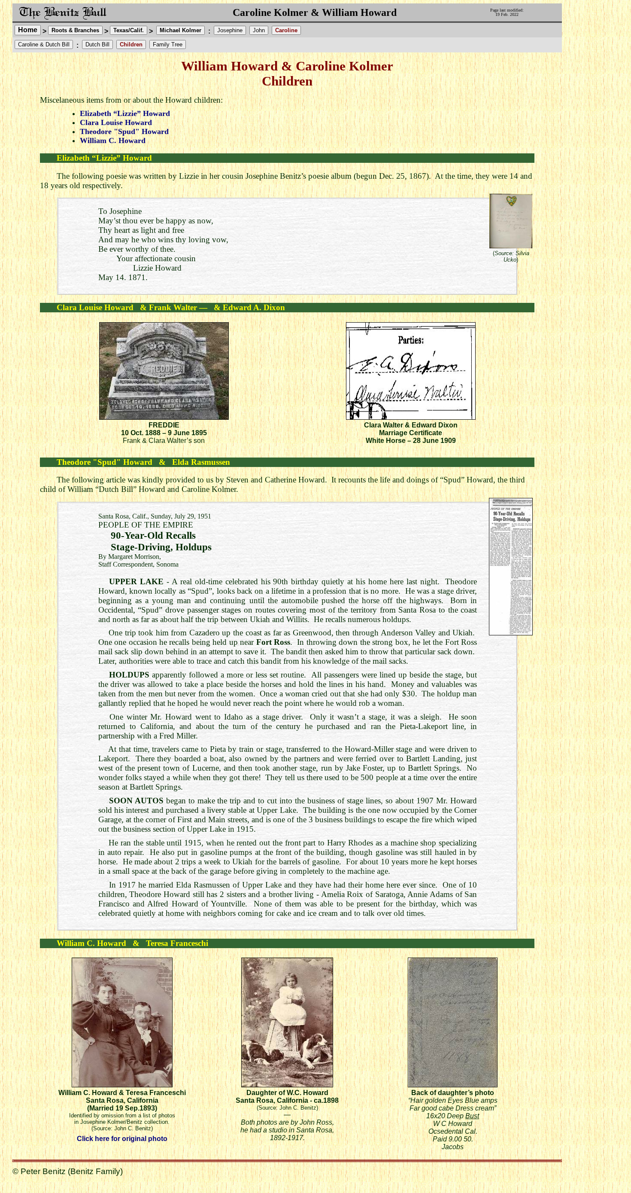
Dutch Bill (97, 44)
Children (131, 44)
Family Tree (167, 44)
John (259, 30)
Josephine (230, 30)
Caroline (286, 30)
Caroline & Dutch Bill (44, 44)
